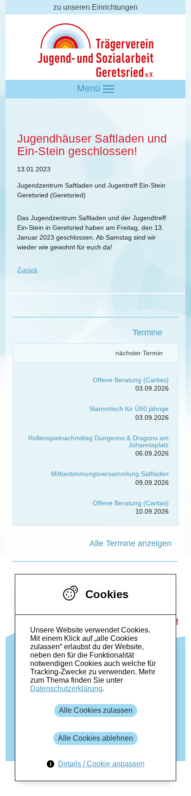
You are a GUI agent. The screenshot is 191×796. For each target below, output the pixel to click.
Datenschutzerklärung (66, 688)
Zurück (27, 270)
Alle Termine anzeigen (130, 543)
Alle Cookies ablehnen (95, 738)
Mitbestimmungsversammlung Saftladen (110, 473)
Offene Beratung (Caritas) (131, 380)
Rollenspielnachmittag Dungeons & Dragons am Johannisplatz (98, 441)
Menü (90, 88)
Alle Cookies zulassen (96, 710)
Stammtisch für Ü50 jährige (129, 408)
